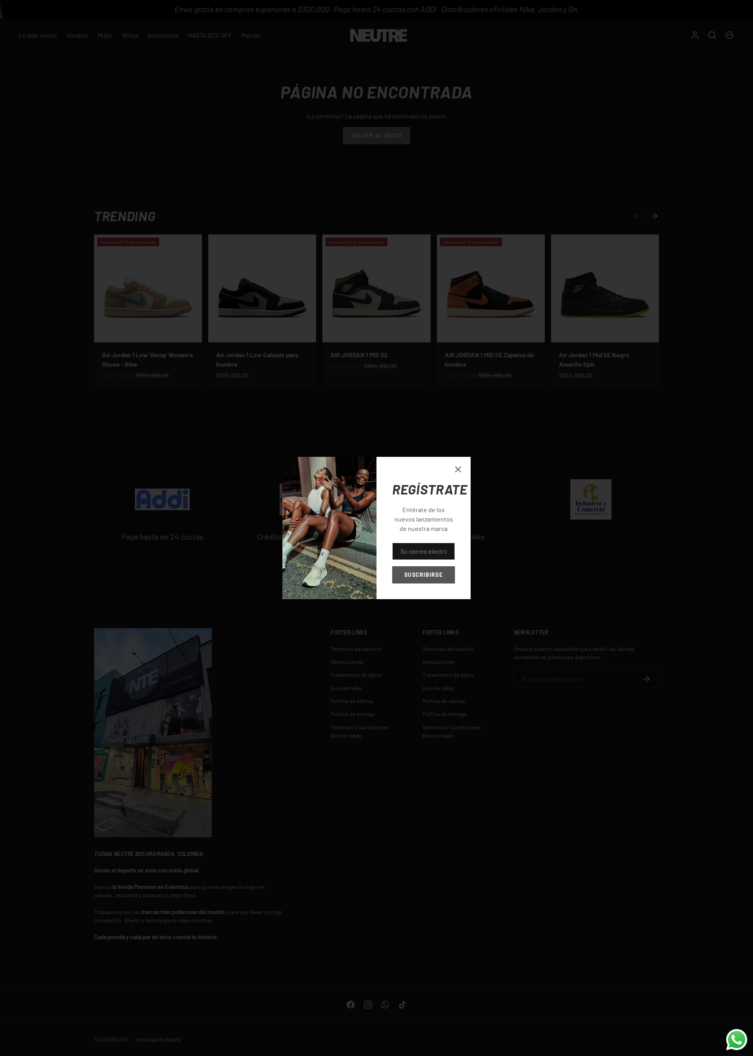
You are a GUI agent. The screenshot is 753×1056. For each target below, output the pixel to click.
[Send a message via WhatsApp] (736, 1039)
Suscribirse (423, 574)
